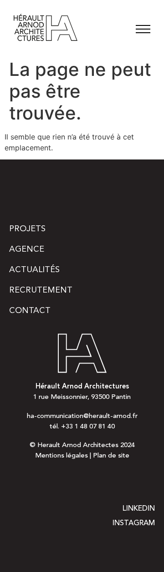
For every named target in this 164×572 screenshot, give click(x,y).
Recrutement (40, 290)
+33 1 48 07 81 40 (88, 426)
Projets (27, 229)
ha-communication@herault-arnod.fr (82, 416)
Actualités (34, 270)
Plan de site (111, 456)
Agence (26, 249)
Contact (30, 311)
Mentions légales (61, 456)
